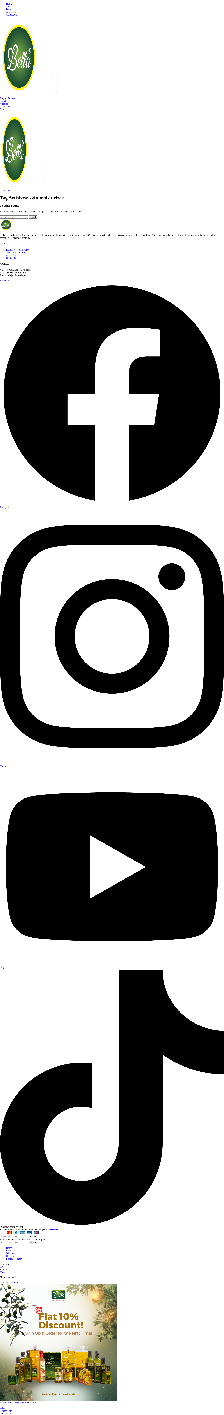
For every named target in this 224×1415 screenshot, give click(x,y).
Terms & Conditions (16, 252)
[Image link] (6, 230)
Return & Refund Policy (18, 249)
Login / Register (14, 1258)
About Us (11, 255)
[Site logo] (19, 95)
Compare (10, 1256)
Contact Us (11, 258)
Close (2, 1266)
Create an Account (9, 1282)
